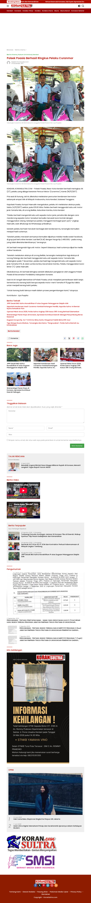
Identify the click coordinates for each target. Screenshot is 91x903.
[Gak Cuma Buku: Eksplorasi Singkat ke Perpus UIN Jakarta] (45, 794)
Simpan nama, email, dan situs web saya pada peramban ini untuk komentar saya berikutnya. (45, 440)
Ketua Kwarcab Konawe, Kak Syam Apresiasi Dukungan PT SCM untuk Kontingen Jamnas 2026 (49, 2)
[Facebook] (35, 885)
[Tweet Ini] (69, 338)
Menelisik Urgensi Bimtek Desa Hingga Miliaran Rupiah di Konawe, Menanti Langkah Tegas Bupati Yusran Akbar (50, 466)
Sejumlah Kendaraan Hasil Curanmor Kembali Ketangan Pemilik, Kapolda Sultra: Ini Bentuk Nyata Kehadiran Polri (43, 308)
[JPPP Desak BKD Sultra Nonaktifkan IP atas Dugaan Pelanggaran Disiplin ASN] (19, 354)
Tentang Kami (15, 892)
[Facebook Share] (64, 338)
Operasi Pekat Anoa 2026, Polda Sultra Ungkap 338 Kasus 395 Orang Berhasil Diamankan (43, 312)
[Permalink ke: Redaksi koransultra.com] (8, 63)
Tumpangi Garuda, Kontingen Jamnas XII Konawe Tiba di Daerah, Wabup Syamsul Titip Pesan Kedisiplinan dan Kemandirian (50, 535)
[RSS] (56, 885)
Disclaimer (46, 894)
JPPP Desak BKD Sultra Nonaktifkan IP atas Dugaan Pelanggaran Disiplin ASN (37, 303)
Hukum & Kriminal (25, 55)
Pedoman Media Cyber (59, 892)
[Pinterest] (44, 885)
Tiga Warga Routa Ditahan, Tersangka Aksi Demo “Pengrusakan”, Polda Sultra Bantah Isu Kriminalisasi (43, 324)
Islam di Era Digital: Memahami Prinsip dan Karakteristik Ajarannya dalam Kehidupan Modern (47, 827)
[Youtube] (52, 885)
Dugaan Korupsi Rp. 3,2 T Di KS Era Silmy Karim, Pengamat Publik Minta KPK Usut (38, 320)
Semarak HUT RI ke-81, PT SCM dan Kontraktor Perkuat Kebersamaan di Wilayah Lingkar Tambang (50, 545)
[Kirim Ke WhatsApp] (82, 338)
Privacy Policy (76, 892)
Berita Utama (12, 55)
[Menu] (8, 6)
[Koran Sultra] (21, 6)
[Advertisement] (45, 29)
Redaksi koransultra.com (20, 62)
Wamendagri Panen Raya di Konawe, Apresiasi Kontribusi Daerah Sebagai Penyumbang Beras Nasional (45, 316)
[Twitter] (39, 885)
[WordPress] (48, 885)
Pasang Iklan (42, 892)
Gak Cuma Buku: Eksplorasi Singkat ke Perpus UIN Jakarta (36, 819)
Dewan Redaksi (29, 892)
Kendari (36, 55)
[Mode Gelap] (79, 6)
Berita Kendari (14, 331)
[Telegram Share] (78, 338)
